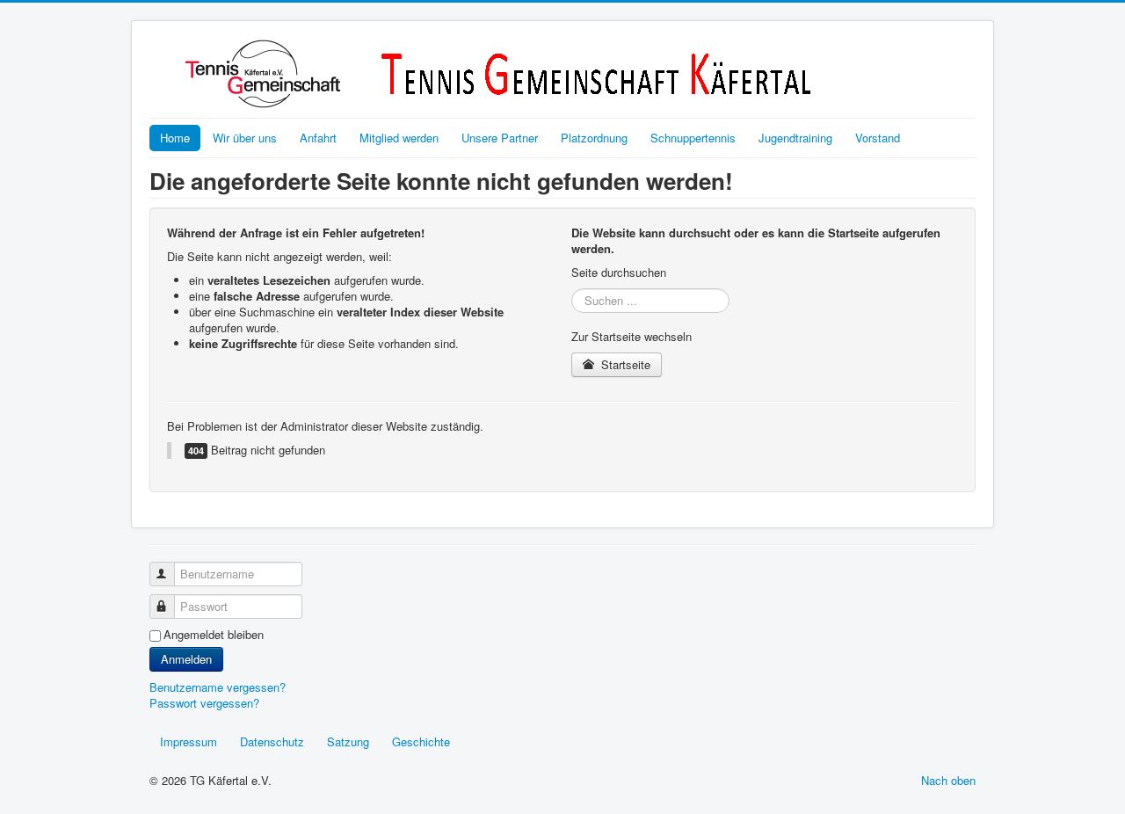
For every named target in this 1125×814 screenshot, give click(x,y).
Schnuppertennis (693, 137)
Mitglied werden (399, 137)
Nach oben (948, 780)
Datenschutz (272, 741)
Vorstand (877, 137)
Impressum (188, 741)
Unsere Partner (499, 137)
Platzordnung (594, 137)
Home (175, 137)
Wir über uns (245, 137)
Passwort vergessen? (204, 702)
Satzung (348, 741)
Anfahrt (318, 137)
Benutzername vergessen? (217, 687)
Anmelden (186, 658)
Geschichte (421, 741)
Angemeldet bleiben (213, 635)
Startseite (624, 364)
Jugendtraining (795, 137)
